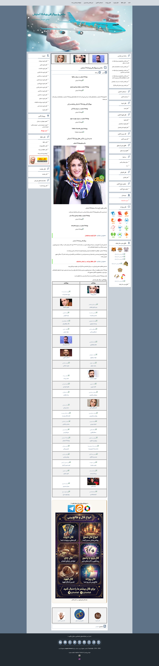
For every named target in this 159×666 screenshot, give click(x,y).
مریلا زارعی (66, 432)
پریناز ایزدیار (93, 473)
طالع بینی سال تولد (123, 284)
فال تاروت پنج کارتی (42, 83)
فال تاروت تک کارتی (42, 72)
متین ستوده (93, 465)
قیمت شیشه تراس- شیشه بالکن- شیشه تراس (39, 126)
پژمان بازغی (66, 457)
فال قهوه (126, 120)
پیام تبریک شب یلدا (42, 153)
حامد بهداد (66, 378)
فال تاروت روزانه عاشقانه (41, 102)
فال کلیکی (125, 177)
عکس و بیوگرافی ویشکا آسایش (49, 14)
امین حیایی (66, 473)
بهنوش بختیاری (93, 395)
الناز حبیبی (93, 386)
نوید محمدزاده (66, 294)
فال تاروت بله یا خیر (42, 106)
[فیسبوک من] (89, 642)
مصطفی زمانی (93, 332)
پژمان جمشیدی (93, 416)
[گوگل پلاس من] (70, 642)
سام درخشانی (66, 424)
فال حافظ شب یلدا (42, 149)
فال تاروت (115, 2)
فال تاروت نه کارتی (42, 91)
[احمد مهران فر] (98, 59)
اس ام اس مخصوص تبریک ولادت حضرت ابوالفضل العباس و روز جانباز (120, 77)
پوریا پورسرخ (66, 494)
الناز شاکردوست (66, 416)
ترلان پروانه (93, 294)
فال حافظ (123, 2)
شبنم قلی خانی (93, 407)
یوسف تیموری (93, 323)
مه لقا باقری (93, 432)
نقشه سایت (71, 652)
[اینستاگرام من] (84, 642)
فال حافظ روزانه (43, 146)
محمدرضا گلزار (93, 457)
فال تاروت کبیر (43, 64)
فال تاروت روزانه (43, 61)
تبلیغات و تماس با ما (76, 2)
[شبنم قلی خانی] (61, 59)
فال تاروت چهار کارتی (42, 79)
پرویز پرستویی (93, 440)
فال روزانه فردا (43, 185)
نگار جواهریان (66, 323)
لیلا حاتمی (93, 486)
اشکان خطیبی (66, 357)
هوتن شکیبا (66, 307)
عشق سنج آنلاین (124, 189)
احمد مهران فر (66, 344)
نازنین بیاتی (66, 448)
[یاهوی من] (98, 642)
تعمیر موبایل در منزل (42, 121)
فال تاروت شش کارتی (41, 87)
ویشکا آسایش (66, 440)
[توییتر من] (75, 642)
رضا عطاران (66, 395)
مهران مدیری (66, 486)
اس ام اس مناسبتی (88, 2)
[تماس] (79, 642)
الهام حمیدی (93, 424)
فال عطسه (44, 174)
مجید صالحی (66, 365)
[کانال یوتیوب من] (65, 642)
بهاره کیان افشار (93, 307)
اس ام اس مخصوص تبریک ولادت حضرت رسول (120, 62)
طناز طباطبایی (93, 344)
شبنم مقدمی (93, 494)
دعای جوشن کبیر (124, 162)
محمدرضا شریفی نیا (93, 448)
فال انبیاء (126, 108)
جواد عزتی (66, 332)
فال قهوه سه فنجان (123, 123)
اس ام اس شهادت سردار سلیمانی (120, 81)
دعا (127, 165)
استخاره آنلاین (99, 2)
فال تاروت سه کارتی (42, 76)
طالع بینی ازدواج (124, 150)
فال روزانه (108, 2)
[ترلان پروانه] (79, 59)
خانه (129, 2)
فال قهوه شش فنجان (123, 127)
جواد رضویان (93, 357)
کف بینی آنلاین (124, 139)
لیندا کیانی (66, 315)
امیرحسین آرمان (66, 465)
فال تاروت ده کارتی (42, 94)
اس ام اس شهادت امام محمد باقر (120, 66)
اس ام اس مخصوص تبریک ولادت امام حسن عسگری (120, 71)
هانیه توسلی (66, 386)
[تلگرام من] (94, 642)
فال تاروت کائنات (43, 68)
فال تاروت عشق (43, 98)
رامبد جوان (93, 365)
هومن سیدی (93, 378)
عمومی (97, 626)
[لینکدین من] (60, 642)
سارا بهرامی (66, 407)
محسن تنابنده (93, 315)
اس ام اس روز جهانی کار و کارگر (120, 85)
